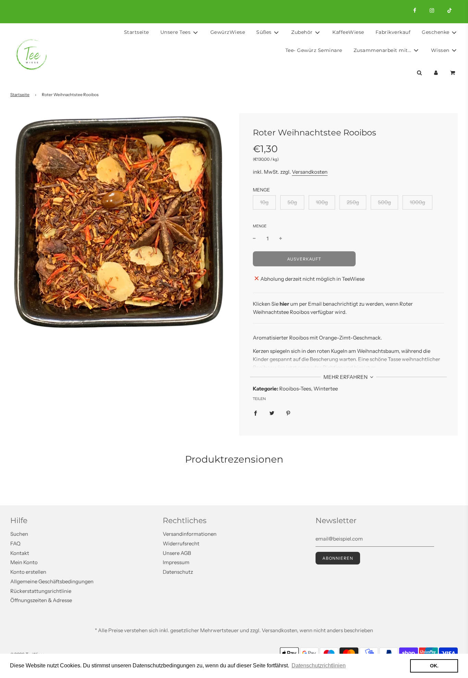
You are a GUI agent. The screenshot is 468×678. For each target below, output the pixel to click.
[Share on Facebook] (255, 412)
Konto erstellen (28, 572)
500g (384, 202)
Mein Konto (24, 562)
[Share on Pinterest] (288, 412)
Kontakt (19, 553)
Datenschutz (178, 572)
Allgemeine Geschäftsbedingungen (52, 581)
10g (264, 202)
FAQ (15, 543)
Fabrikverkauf (393, 32)
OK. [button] (434, 665)
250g (353, 202)
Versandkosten (310, 172)
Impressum (176, 562)
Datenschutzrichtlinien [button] (319, 665)
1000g (417, 202)
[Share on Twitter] (272, 412)
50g (292, 202)
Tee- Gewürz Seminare (313, 50)
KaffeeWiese (348, 32)
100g (322, 202)
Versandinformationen (190, 534)
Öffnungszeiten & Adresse (41, 600)
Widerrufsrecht (181, 543)
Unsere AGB (177, 553)
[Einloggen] (436, 72)
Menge (260, 226)
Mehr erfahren (346, 377)
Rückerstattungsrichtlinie (40, 591)
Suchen (19, 534)
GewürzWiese (227, 32)
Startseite (136, 32)
